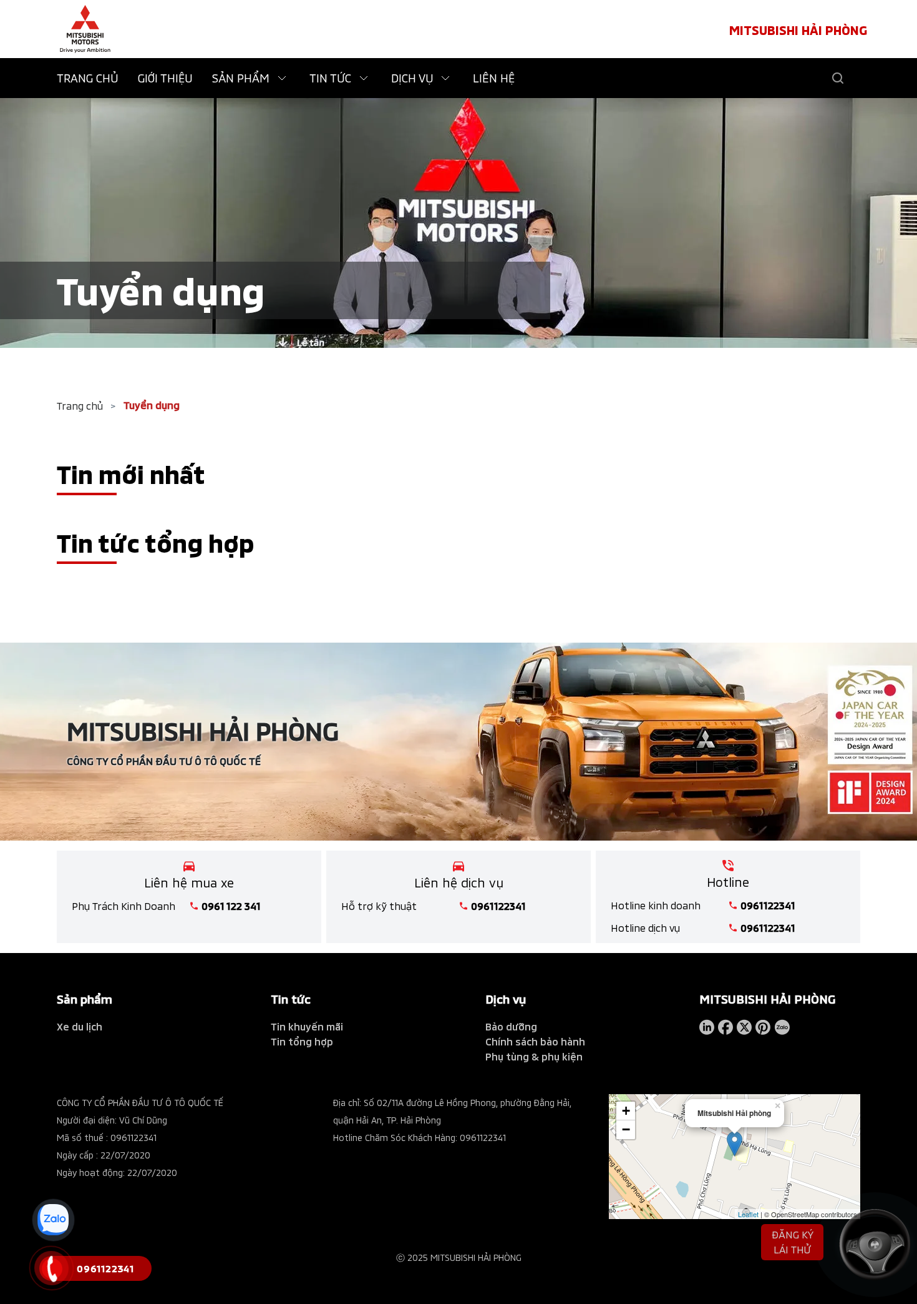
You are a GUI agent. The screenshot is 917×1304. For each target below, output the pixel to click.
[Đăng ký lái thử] (867, 1245)
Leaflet (748, 1214)
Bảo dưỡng (511, 1026)
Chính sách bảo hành (535, 1041)
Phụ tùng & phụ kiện (534, 1056)
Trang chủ (80, 406)
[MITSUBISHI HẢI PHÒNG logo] (85, 29)
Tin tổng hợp (302, 1041)
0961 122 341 (231, 906)
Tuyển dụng (152, 405)
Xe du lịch (79, 1026)
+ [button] (626, 1111)
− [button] (626, 1129)
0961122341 (498, 906)
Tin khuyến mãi (307, 1026)
